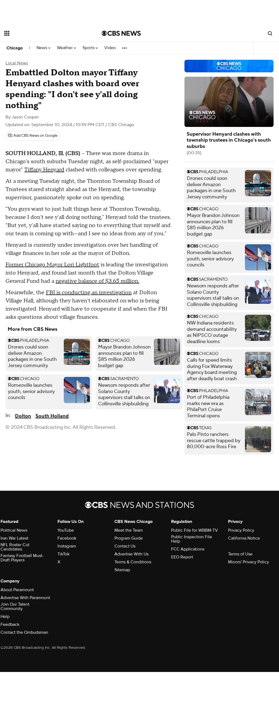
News (42, 47)
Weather (65, 47)
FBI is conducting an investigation (89, 292)
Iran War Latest (14, 538)
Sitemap (122, 570)
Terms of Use (240, 554)
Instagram (66, 546)
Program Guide (128, 538)
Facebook (66, 538)
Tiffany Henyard (44, 169)
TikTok (63, 554)
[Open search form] (270, 33)
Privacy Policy (241, 530)
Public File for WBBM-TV (194, 530)
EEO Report (182, 557)
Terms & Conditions (132, 562)
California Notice (244, 538)
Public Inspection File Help (191, 539)
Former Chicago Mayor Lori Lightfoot (52, 264)
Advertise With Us (131, 554)
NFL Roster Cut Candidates (15, 547)
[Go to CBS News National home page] (121, 33)
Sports (89, 47)
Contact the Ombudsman (24, 632)
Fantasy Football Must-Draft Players (22, 558)
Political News (14, 530)
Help (5, 616)
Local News (16, 63)
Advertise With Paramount (25, 598)
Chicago (15, 48)
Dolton (23, 416)
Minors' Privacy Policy (248, 562)
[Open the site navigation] (43, 33)
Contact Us (124, 546)
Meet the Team (128, 530)
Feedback (10, 624)
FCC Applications (187, 549)
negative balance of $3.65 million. (97, 281)
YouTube (65, 530)
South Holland (52, 416)
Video (110, 47)
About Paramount (17, 590)
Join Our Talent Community (15, 606)
